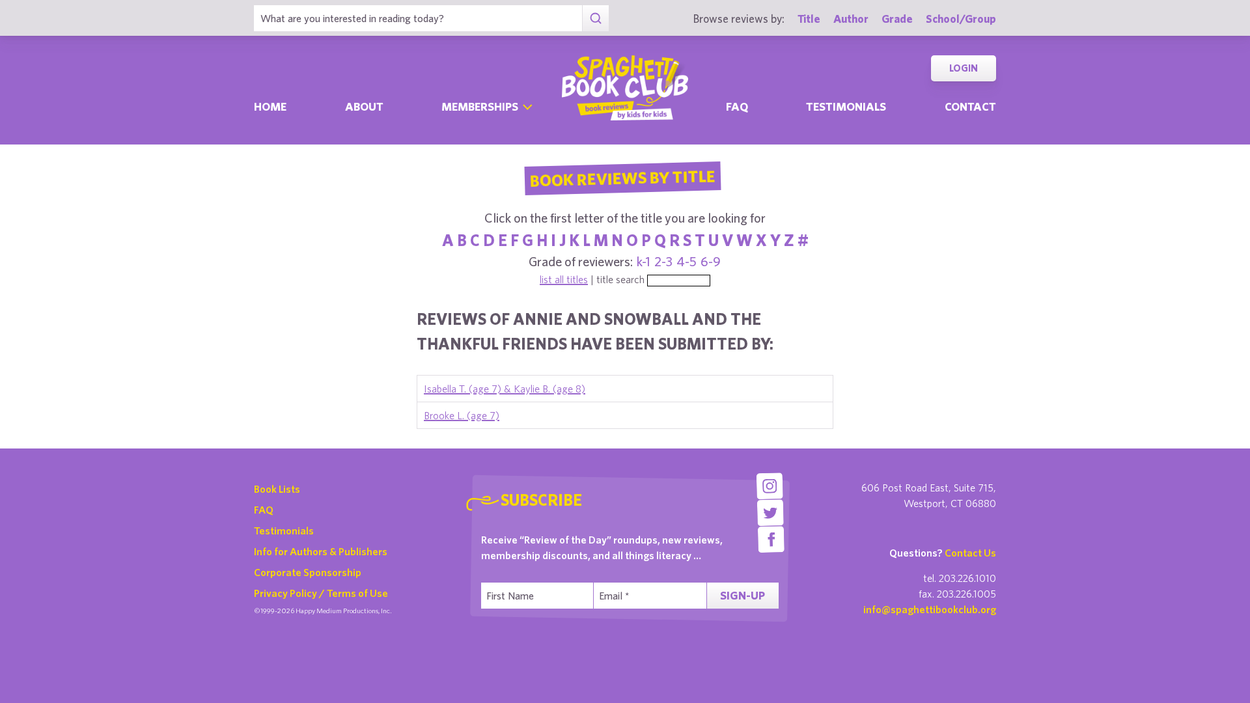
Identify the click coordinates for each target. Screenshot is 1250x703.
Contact (970, 106)
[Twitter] (770, 512)
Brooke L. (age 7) (461, 415)
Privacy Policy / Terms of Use (321, 593)
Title (809, 18)
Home (270, 106)
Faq (737, 106)
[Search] (595, 18)
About (364, 106)
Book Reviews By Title (622, 177)
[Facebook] (771, 539)
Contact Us (970, 552)
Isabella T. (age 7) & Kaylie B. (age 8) (504, 388)
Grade (897, 18)
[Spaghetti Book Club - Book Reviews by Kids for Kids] (625, 87)
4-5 (686, 261)
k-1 (643, 261)
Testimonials (846, 106)
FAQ (263, 510)
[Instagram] (769, 486)
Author (850, 18)
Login (963, 68)
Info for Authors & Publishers (320, 551)
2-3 (663, 261)
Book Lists (277, 489)
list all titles (564, 279)
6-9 (711, 261)
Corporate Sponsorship (307, 572)
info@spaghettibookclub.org (929, 609)
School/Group (961, 18)
